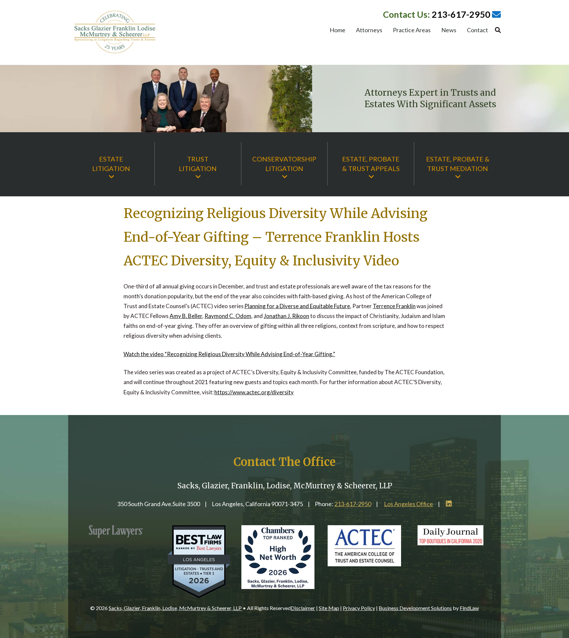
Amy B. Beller (186, 315)
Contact (477, 31)
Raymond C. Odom (227, 315)
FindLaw (469, 608)
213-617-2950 (461, 14)
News (448, 31)
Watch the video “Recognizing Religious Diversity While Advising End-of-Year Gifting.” (229, 354)
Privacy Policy (359, 608)
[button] (562, 590)
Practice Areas (412, 31)
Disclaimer (303, 608)
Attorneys (369, 31)
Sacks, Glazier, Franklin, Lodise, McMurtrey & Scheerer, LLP (175, 608)
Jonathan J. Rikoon (286, 315)
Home (337, 31)
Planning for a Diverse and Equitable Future (297, 306)
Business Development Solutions (415, 608)
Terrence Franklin (394, 306)
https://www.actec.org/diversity (254, 392)
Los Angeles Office (408, 503)
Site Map (329, 608)
